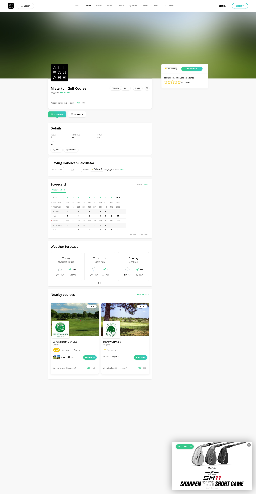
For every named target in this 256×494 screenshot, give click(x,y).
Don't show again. (212, 488)
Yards (139, 184)
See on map (65, 93)
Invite (125, 88)
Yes (78, 103)
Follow (115, 88)
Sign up (240, 6)
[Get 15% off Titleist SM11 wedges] (212, 466)
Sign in (222, 6)
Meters (146, 184)
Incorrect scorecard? (139, 235)
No (83, 103)
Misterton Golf (58, 190)
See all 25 (142, 294)
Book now (90, 357)
